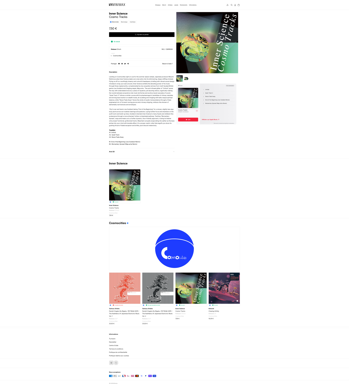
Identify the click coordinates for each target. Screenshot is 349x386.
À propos (112, 339)
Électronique (124, 22)
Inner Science (118, 13)
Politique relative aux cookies (119, 356)
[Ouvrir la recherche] (231, 5)
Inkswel (211, 308)
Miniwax (115, 383)
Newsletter (112, 342)
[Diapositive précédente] (178, 43)
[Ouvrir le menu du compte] (235, 5)
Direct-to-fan (115, 22)
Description (113, 72)
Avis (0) (112, 152)
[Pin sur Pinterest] (122, 63)
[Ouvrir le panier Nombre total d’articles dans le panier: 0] (238, 5)
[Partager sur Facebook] (119, 63)
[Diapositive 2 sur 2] (186, 78)
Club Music (133, 22)
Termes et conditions (116, 349)
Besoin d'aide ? (167, 64)
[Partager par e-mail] (128, 63)
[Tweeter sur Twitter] (125, 63)
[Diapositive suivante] (236, 43)
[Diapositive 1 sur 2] (179, 78)
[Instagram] (111, 362)
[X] (116, 362)
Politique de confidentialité (118, 352)
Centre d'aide (113, 345)
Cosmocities (117, 56)
